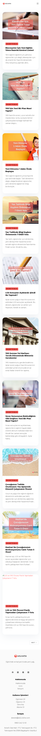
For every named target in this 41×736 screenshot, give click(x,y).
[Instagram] (23, 672)
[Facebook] (13, 672)
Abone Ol (20, 707)
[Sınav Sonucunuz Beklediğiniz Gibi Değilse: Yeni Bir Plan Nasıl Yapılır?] (20, 394)
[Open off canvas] (38, 3)
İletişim (20, 689)
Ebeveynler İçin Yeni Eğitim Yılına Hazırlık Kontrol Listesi (19, 49)
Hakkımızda (20, 683)
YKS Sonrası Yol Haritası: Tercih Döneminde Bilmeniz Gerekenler (19, 355)
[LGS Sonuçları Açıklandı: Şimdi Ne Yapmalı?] (20, 270)
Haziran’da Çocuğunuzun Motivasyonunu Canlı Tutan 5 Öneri (19, 549)
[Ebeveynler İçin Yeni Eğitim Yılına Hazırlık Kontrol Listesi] (20, 25)
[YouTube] (28, 672)
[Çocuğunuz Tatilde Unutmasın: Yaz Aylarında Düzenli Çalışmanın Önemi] (20, 462)
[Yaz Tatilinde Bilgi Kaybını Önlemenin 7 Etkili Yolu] (20, 210)
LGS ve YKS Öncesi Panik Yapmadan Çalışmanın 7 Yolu (19, 611)
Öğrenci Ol (20, 702)
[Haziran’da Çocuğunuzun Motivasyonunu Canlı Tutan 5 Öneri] (20, 525)
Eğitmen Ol (20, 699)
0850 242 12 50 (20, 723)
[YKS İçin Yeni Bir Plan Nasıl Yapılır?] (20, 86)
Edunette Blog (11, 44)
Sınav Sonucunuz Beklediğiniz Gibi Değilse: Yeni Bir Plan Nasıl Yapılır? (20, 418)
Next (33, 642)
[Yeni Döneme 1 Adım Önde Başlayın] (20, 147)
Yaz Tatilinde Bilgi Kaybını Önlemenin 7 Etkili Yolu (18, 233)
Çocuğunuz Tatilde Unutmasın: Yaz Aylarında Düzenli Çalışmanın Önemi (18, 486)
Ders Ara (20, 705)
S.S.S (20, 686)
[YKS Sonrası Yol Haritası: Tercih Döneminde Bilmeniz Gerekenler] (20, 331)
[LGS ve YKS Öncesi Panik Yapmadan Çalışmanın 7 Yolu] (20, 588)
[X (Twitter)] (18, 672)
